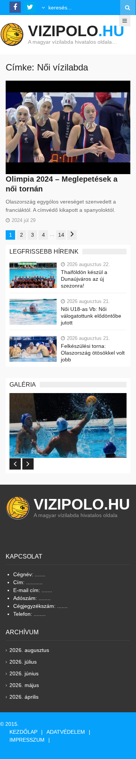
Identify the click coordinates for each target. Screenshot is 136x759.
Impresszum (27, 740)
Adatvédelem (65, 732)
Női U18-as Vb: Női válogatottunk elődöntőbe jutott (91, 316)
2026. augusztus (29, 650)
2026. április (24, 697)
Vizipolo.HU (82, 504)
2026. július (23, 662)
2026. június (24, 673)
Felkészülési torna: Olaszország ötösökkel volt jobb (93, 353)
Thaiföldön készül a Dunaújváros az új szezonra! (84, 279)
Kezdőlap (23, 732)
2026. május (24, 685)
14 (61, 235)
